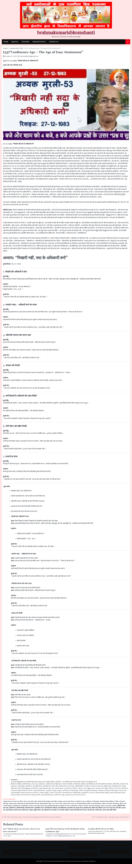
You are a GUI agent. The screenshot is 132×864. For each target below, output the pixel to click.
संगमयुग (31, 810)
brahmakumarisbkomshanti (66, 32)
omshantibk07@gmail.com (29, 56)
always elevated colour (30, 801)
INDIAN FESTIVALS (39, 42)
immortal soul (21, 803)
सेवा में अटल (83, 810)
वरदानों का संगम (17, 810)
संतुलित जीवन (37, 810)
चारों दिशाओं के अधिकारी (50, 807)
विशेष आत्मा (25, 810)
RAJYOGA (14, 42)
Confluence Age (80, 801)
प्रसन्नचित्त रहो (71, 807)
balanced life (42, 801)
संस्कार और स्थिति (75, 810)
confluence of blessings (92, 801)
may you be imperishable (78, 803)
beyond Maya (70, 801)
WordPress (92, 861)
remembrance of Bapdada (20, 805)
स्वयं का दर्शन (105, 810)
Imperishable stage (45, 803)
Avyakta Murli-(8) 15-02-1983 (101, 829)
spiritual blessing (53, 805)
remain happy (7, 805)
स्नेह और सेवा (90, 810)
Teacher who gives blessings (91, 805)
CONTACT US (53, 42)
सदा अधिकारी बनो (46, 810)
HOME (5, 42)
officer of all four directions (110, 803)
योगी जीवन (118, 807)
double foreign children (107, 801)
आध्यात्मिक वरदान (39, 807)
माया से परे (106, 807)
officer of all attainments (94, 803)
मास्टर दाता (112, 807)
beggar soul (61, 801)
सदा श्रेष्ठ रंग (54, 810)
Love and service (57, 803)
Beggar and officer (52, 801)
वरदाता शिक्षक (9, 810)
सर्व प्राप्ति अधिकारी (64, 810)
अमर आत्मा (6, 807)
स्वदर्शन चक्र (98, 810)
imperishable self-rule (32, 803)
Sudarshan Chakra (77, 805)
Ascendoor (77, 861)
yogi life (114, 805)
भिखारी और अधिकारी (97, 807)
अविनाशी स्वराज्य (29, 807)
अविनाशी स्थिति (20, 807)
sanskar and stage (34, 805)
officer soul (123, 803)
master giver (66, 803)
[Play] (66, 104)
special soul (43, 805)
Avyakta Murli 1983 (9, 799)
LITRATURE (25, 42)
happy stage (12, 803)
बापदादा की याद (80, 807)
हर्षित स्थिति (113, 810)
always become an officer (15, 801)
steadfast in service (64, 805)
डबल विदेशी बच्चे (62, 807)
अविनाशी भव (12, 807)
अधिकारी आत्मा (121, 805)
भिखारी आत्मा (87, 807)
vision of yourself (106, 805)
